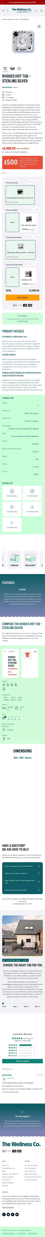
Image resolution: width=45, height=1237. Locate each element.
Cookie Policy (32, 1233)
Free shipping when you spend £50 (22, 2)
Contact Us (6, 1180)
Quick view (14, 202)
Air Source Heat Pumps (33, 1177)
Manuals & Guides (31, 1174)
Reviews (5, 1186)
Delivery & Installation (10, 1174)
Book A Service (30, 1171)
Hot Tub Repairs (30, 1168)
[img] (7, 1075)
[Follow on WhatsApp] (17, 1214)
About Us (5, 1165)
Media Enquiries (8, 1183)
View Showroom (8, 1207)
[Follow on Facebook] (4, 1214)
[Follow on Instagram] (8, 1214)
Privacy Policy (21, 1233)
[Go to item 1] (5, 69)
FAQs (4, 1171)
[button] (7, 87)
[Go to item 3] (19, 69)
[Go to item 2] (12, 68)
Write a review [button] (22, 1061)
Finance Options (8, 1177)
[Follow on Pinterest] (12, 1214)
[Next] (42, 2)
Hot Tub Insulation (31, 1180)
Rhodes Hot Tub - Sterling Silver (18, 19)
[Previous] (2, 2)
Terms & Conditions (8, 1233)
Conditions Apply (22, 321)
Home (4, 19)
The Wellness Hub (8, 1168)
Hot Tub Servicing (31, 1165)
